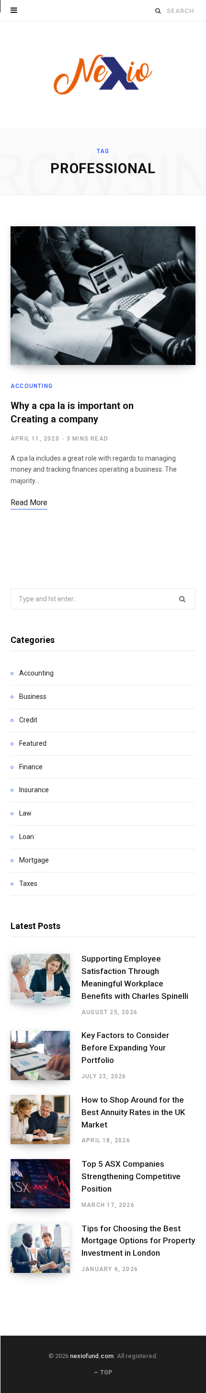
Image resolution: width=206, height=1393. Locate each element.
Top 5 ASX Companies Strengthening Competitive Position (131, 1176)
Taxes (28, 883)
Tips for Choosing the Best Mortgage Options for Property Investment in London (138, 1241)
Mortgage (34, 860)
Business (32, 696)
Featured (32, 743)
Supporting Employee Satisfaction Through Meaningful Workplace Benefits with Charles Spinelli (134, 977)
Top (105, 1372)
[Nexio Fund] (103, 75)
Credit (28, 720)
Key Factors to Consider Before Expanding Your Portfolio (125, 1047)
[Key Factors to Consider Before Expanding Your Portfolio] (46, 1056)
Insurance (34, 790)
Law (25, 813)
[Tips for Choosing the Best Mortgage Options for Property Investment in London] (46, 1248)
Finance (31, 767)
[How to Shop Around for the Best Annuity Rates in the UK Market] (46, 1120)
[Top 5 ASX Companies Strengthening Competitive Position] (46, 1184)
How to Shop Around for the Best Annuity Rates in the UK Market (133, 1112)
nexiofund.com (92, 1356)
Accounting (32, 386)
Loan (26, 836)
